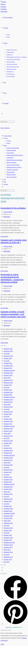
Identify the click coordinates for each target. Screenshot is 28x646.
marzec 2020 (8, 530)
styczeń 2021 (8, 506)
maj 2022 (6, 467)
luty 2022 (6, 474)
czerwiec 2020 (8, 523)
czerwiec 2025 (8, 380)
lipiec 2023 (7, 433)
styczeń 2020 (8, 535)
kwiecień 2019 (8, 557)
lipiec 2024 (7, 404)
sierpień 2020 (8, 518)
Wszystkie (7, 217)
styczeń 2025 (8, 390)
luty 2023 (6, 445)
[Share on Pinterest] (15, 624)
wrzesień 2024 (8, 399)
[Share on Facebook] (15, 598)
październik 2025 (9, 370)
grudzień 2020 (8, 508)
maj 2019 (6, 554)
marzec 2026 (8, 358)
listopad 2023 (8, 424)
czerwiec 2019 (8, 552)
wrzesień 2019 (8, 545)
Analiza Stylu (10, 153)
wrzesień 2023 (8, 428)
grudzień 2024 (8, 392)
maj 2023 (6, 438)
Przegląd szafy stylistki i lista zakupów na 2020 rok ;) (14, 241)
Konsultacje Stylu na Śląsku (13, 208)
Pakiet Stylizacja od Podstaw (14, 160)
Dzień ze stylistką (11, 162)
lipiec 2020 (7, 520)
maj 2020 (6, 525)
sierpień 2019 (8, 547)
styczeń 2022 (8, 477)
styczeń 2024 (8, 419)
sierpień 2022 (8, 460)
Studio (8, 143)
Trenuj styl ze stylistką (13, 165)
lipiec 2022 (7, 462)
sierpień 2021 (8, 489)
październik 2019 (9, 542)
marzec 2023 (8, 443)
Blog (5, 182)
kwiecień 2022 (8, 470)
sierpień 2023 (8, 431)
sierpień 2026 (8, 349)
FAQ (5, 179)
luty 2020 (6, 533)
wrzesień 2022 (8, 457)
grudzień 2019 (8, 537)
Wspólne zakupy (11, 175)
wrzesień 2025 (8, 373)
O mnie (6, 138)
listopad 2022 (8, 453)
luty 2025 (6, 387)
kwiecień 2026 (8, 356)
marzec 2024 (8, 414)
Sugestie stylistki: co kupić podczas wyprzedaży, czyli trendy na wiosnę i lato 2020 (13, 314)
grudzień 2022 (8, 450)
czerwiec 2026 (8, 351)
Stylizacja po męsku (12, 170)
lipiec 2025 (7, 378)
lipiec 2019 (7, 550)
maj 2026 (6, 353)
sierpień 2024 (8, 402)
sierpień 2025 (8, 375)
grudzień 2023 (8, 421)
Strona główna (8, 136)
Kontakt (6, 184)
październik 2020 (9, 513)
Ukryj (2, 644)
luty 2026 (6, 361)
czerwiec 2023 (8, 436)
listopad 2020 (8, 511)
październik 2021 (9, 484)
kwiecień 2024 (8, 411)
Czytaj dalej (4, 236)
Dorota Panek (8, 212)
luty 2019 (6, 562)
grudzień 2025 (8, 365)
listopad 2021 (8, 482)
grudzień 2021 (8, 479)
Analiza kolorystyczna (13, 148)
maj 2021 (6, 496)
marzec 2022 (8, 472)
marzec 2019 (8, 559)
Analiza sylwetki (11, 150)
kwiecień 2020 (8, 528)
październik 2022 (9, 455)
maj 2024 (6, 409)
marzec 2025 (8, 385)
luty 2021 (6, 504)
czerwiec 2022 (8, 465)
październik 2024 (9, 397)
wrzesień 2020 (8, 516)
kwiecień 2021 (8, 499)
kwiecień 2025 (8, 382)
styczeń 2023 (8, 448)
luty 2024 (6, 416)
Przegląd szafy (11, 172)
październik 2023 (9, 426)
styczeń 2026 (8, 363)
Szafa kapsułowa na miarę (14, 167)
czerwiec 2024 (8, 407)
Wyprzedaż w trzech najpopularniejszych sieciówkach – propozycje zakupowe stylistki (12, 278)
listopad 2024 (8, 395)
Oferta (5, 145)
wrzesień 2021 (8, 487)
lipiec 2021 (7, 491)
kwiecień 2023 (8, 441)
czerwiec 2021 (8, 494)
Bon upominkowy (12, 177)
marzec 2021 (8, 501)
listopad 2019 (8, 540)
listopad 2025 (8, 368)
